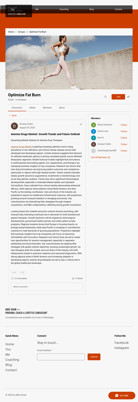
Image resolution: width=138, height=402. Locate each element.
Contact (11, 370)
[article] (47, 207)
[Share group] (128, 96)
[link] (17, 107)
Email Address (44, 350)
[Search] (105, 97)
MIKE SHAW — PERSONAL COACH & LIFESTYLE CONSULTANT (26, 311)
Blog (8, 365)
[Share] (81, 124)
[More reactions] (22, 272)
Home (9, 344)
